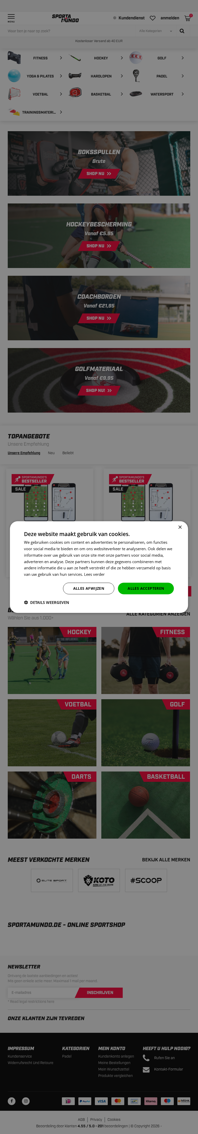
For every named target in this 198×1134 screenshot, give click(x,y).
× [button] (180, 527)
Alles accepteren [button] (146, 588)
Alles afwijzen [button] (88, 588)
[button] (46, 602)
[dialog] (99, 567)
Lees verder (94, 574)
